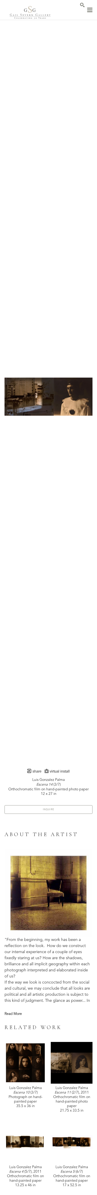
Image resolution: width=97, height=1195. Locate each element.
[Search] (82, 5)
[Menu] (89, 10)
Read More (13, 1014)
